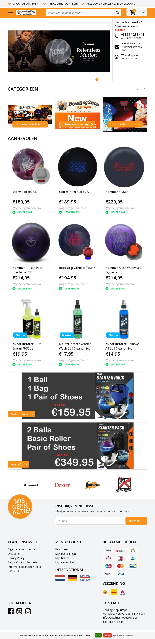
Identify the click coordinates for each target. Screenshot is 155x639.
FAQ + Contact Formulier (23, 562)
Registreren (62, 549)
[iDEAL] (120, 558)
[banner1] (77, 395)
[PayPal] (108, 573)
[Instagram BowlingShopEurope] (28, 612)
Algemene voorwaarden (22, 549)
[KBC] (133, 558)
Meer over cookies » (124, 635)
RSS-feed (13, 571)
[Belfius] (120, 550)
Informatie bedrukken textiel (25, 567)
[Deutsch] (72, 580)
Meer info (16, 464)
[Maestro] (108, 566)
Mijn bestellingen (65, 553)
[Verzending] (105, 592)
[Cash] (133, 550)
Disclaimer (14, 553)
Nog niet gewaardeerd (26, 208)
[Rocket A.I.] (31, 167)
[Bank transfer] (108, 550)
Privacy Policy (16, 558)
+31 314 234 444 (113, 622)
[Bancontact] (133, 566)
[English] (85, 580)
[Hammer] (93, 485)
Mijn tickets (62, 558)
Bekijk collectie (19, 414)
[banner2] (77, 445)
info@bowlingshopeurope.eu (120, 617)
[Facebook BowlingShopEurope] (11, 612)
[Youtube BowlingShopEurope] (19, 612)
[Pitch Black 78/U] (77, 167)
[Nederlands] (60, 580)
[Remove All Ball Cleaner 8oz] (124, 319)
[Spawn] (124, 167)
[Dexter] (62, 485)
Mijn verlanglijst (64, 562)
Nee (107, 635)
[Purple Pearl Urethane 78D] (31, 243)
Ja (98, 635)
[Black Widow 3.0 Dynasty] (124, 243)
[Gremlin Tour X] (77, 243)
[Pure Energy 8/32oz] (31, 319)
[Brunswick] (31, 485)
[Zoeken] (117, 12)
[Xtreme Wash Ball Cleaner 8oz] (77, 319)
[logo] (29, 12)
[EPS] (108, 558)
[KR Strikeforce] (123, 485)
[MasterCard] (120, 566)
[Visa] (120, 573)
